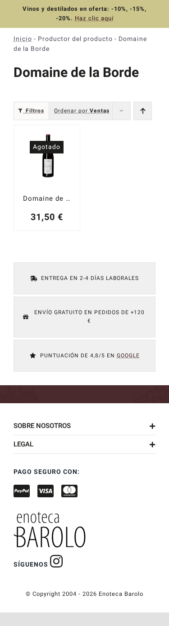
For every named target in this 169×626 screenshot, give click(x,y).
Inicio (23, 39)
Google (128, 355)
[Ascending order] (142, 111)
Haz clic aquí (94, 18)
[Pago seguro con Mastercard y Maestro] (56, 561)
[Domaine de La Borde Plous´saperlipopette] (47, 178)
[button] (84, 426)
